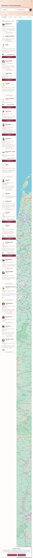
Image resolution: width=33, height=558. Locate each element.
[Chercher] (30, 10)
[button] (19, 297)
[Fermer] (30, 548)
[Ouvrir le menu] (31, 1)
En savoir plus (7, 52)
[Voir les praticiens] (9, 93)
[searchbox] (8, 10)
